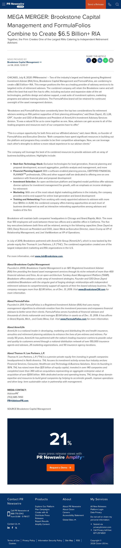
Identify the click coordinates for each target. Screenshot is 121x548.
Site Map (69, 540)
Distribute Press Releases (42, 517)
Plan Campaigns (42, 509)
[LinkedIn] (8, 527)
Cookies (12, 543)
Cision (99, 543)
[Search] (117, 4)
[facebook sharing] (88, 61)
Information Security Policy (50, 540)
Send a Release (96, 4)
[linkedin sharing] (99, 61)
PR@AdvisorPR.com (17, 400)
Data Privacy (96, 512)
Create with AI (41, 512)
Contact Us (12, 524)
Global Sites (68, 519)
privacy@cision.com (102, 527)
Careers (66, 512)
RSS (78, 540)
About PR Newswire (72, 506)
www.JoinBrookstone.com (49, 256)
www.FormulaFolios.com (73, 319)
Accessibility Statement (73, 515)
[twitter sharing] (94, 61)
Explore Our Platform (44, 506)
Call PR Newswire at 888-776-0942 (20, 512)
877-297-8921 (99, 533)
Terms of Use (13, 540)
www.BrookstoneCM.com (91, 289)
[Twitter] (16, 527)
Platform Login (96, 509)
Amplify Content (42, 524)
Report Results (42, 521)
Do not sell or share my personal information (101, 518)
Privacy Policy (29, 540)
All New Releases (98, 506)
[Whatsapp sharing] (105, 61)
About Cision (68, 509)
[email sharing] (111, 61)
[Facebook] (12, 527)
